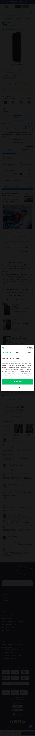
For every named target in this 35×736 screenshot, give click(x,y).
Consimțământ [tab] (6, 352)
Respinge (17, 387)
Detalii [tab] (18, 352)
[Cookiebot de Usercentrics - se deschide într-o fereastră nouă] (25, 348)
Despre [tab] (29, 352)
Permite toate (17, 381)
